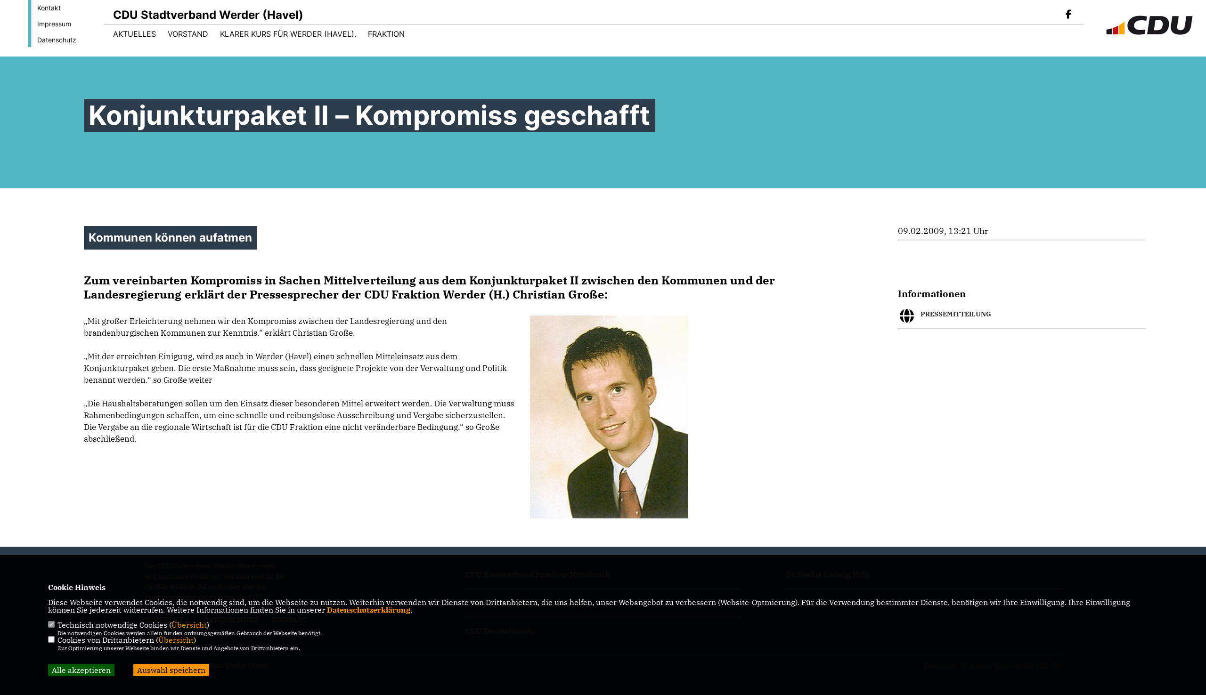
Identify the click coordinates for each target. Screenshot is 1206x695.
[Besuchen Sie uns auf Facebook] (1068, 15)
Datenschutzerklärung (368, 609)
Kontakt (49, 8)
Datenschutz (56, 40)
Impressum (54, 24)
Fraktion (386, 34)
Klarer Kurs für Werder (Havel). (288, 34)
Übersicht (189, 625)
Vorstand (188, 34)
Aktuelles (134, 34)
